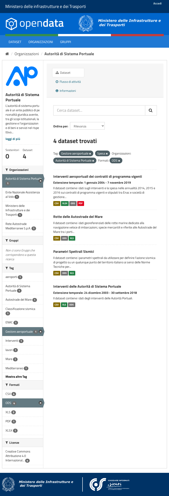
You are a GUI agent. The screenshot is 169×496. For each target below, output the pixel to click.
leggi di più (13, 138)
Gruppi (65, 41)
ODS (73, 203)
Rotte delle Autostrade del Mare (78, 216)
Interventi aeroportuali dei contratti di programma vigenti (97, 176)
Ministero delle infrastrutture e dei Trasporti (45, 6)
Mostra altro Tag (16, 376)
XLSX (64, 203)
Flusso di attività (70, 81)
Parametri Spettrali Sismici (73, 251)
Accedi (157, 3)
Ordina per (60, 126)
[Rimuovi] (90, 153)
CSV (57, 203)
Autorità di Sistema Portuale (69, 54)
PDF (81, 203)
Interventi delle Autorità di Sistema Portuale (87, 286)
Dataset (15, 41)
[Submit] (151, 110)
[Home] (7, 54)
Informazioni (67, 90)
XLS (72, 238)
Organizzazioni (40, 41)
